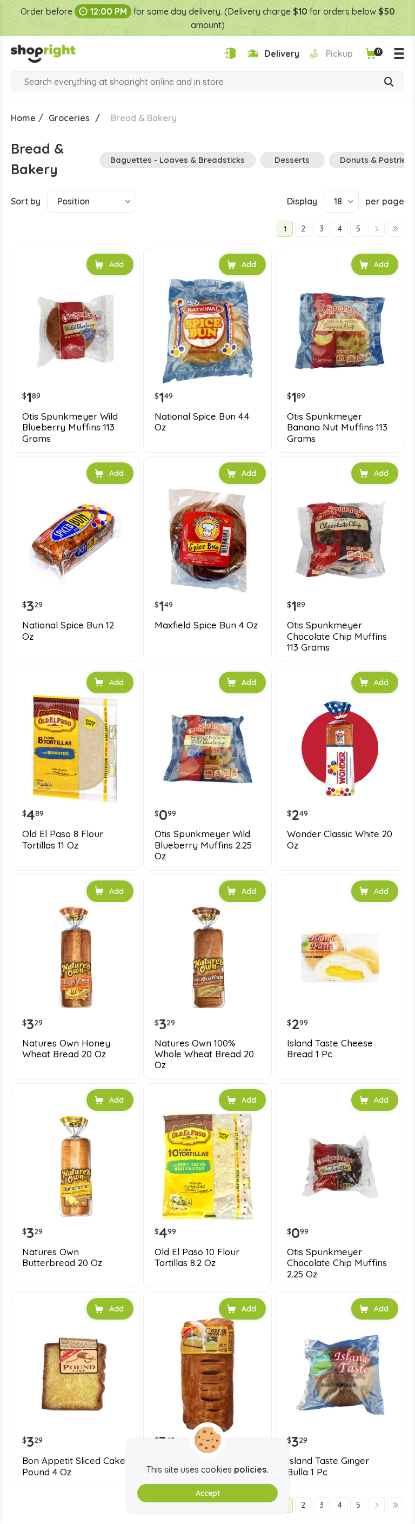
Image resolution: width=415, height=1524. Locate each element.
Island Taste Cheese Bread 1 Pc (330, 1048)
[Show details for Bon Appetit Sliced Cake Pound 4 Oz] (75, 1375)
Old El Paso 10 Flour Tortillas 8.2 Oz (197, 1257)
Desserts (292, 160)
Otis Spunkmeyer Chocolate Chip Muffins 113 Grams (337, 636)
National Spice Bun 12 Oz (68, 630)
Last (395, 229)
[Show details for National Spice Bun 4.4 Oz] (207, 331)
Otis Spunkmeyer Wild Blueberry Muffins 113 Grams (70, 427)
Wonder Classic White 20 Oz (339, 839)
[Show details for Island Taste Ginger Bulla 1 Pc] (340, 1375)
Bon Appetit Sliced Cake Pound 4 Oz (73, 1466)
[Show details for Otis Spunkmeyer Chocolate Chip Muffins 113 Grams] (340, 539)
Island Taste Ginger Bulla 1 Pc (328, 1466)
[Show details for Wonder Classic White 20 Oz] (340, 749)
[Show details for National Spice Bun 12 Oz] (75, 539)
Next (377, 229)
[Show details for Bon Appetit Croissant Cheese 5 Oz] (207, 1375)
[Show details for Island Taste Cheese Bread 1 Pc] (340, 957)
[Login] (230, 53)
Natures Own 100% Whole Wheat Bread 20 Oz (204, 1054)
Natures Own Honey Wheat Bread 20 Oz (66, 1048)
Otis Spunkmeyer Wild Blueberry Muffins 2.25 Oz (203, 845)
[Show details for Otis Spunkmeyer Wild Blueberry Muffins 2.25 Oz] (207, 749)
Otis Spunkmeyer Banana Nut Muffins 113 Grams (337, 427)
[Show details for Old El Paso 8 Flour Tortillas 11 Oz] (75, 749)
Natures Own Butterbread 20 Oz (62, 1257)
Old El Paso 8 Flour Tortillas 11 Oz (62, 839)
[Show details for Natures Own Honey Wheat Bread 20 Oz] (75, 957)
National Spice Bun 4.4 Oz (202, 422)
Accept (208, 1493)
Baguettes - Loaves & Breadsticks (177, 160)
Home (23, 117)
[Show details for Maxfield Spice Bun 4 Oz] (207, 539)
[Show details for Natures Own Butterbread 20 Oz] (75, 1166)
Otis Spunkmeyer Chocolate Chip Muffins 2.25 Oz (337, 1263)
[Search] (389, 83)
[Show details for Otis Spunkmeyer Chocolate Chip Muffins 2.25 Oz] (340, 1166)
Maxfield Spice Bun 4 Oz (206, 625)
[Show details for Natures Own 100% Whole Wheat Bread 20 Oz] (207, 957)
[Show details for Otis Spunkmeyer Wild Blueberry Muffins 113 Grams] (75, 331)
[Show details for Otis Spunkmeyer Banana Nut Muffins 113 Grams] (340, 331)
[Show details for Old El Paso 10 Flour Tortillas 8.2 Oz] (207, 1166)
